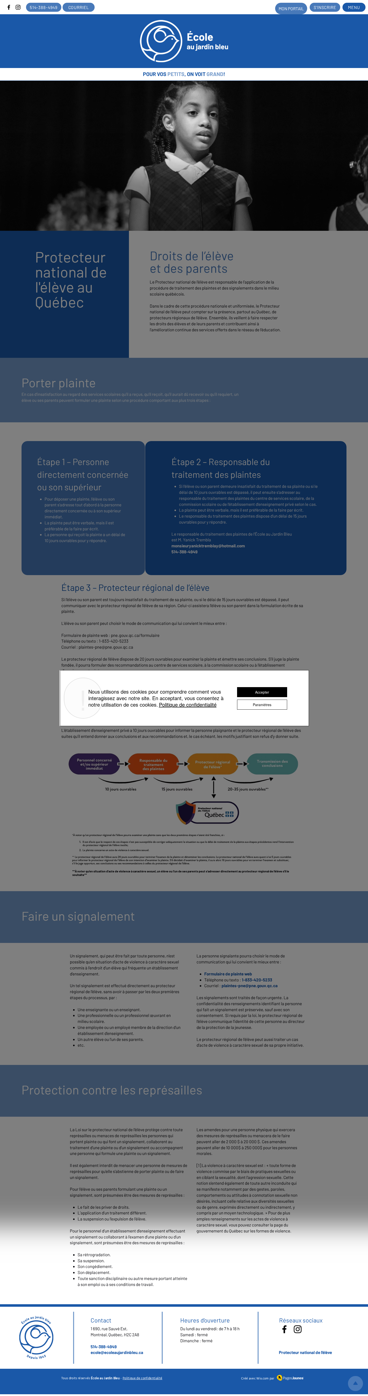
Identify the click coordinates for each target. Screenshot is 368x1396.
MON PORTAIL (291, 8)
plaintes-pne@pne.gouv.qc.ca (106, 646)
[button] (353, 7)
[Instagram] (18, 7)
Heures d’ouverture (205, 1320)
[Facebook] (9, 7)
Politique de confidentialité (142, 1378)
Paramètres (262, 704)
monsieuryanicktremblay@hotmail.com (208, 545)
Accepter (262, 692)
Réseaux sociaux (300, 1320)
